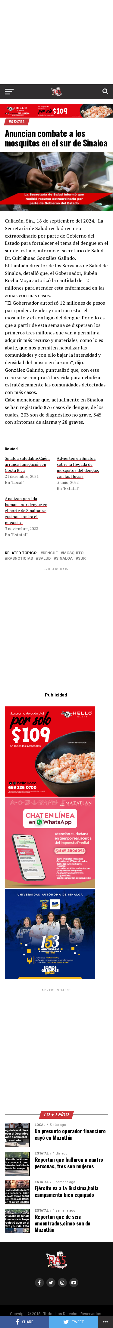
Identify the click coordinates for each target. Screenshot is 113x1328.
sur (82, 559)
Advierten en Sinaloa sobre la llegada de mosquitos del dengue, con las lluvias (78, 467)
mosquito (73, 553)
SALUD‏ (44, 559)
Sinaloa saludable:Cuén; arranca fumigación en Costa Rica (27, 464)
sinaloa (64, 559)
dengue (50, 553)
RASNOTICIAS (20, 559)
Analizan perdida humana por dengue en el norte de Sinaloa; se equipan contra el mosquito (26, 510)
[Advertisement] (56, 42)
